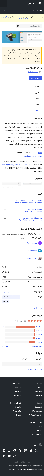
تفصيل (37, 86)
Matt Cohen (32, 258)
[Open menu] (3, 3)
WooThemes (33, 71)
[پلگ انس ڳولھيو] (18, 26)
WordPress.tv (35, 415)
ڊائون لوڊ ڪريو (35, 78)
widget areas (7, 297)
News (39, 387)
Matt (38, 426)
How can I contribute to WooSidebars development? (30, 219)
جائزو (37, 92)
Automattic (32, 250)
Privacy (39, 395)
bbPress (37, 430)
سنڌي (34, 445)
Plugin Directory (36, 10)
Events (18, 407)
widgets (6, 301)
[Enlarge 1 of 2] (39, 185)
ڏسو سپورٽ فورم (35, 369)
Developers (37, 411)
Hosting (38, 391)
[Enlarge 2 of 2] (18, 185)
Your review (37, 347)
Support (38, 407)
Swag (17, 415)
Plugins (18, 391)
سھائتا (37, 110)
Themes (17, 387)
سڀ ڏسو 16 (6, 292)
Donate (16, 411)
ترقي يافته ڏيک (36, 308)
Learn (39, 403)
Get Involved (15, 403)
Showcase (16, 383)
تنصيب (36, 98)
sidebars (17, 297)
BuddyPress (35, 434)
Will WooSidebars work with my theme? (33, 210)
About (39, 383)
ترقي (37, 104)
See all (5, 347)
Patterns (17, 395)
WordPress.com (34, 422)
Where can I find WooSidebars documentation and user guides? (28, 202)
